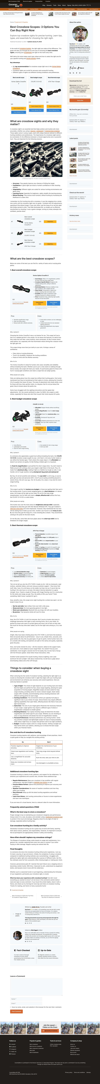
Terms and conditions (79, 1072)
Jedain (80, 44)
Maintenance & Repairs (22, 9)
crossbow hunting (25, 48)
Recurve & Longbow (27, 1)
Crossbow (48, 1)
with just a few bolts (16, 508)
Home (12, 22)
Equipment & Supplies (70, 9)
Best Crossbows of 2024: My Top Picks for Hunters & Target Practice (22, 896)
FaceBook (13, 1046)
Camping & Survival (57, 9)
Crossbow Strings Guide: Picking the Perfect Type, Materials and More (83, 143)
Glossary (49, 5)
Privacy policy (68, 1072)
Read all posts (73, 175)
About (64, 5)
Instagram (13, 1049)
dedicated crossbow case (54, 817)
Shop (59, 5)
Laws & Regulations (93, 9)
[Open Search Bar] (90, 5)
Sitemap (88, 1072)
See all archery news (75, 221)
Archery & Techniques (46, 9)
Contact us (73, 1046)
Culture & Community (82, 9)
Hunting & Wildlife (34, 9)
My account (73, 1052)
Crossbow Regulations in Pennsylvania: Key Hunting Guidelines (84, 149)
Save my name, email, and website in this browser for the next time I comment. (37, 1007)
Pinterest (13, 1054)
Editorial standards (75, 1050)
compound (39, 131)
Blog (44, 5)
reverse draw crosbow (52, 131)
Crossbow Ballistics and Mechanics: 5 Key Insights (84, 165)
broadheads (28, 52)
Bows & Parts (12, 9)
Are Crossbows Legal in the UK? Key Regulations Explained (84, 160)
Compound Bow (38, 1)
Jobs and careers (74, 1048)
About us (72, 1044)
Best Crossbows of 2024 (14, 1)
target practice (31, 58)
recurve (32, 131)
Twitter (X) (13, 1051)
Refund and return (75, 1054)
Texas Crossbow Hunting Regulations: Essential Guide (84, 170)
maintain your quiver (40, 782)
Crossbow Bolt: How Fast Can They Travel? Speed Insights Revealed (83, 154)
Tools (54, 5)
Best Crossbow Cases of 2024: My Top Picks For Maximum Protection (50, 896)
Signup (69, 5)
